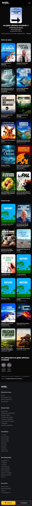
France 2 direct (5, 437)
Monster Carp (5, 298)
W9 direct (3, 447)
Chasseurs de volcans (23, 323)
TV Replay (3, 462)
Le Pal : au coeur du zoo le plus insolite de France (24, 192)
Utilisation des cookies (7, 417)
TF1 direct (3, 435)
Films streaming (5, 466)
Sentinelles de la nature (23, 348)
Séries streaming (5, 468)
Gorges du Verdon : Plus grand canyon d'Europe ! (23, 140)
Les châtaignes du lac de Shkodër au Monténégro (8, 192)
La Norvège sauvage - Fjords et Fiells (23, 89)
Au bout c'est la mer (22, 63)
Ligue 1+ (3, 490)
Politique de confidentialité (8, 413)
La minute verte (5, 274)
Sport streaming (5, 470)
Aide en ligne (4, 411)
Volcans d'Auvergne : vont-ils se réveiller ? (7, 349)
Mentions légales (5, 415)
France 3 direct (5, 439)
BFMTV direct (4, 451)
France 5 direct (5, 441)
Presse (3, 395)
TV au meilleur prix (6, 492)
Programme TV (5, 460)
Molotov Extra (4, 486)
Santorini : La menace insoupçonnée (7, 324)
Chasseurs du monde (7, 224)
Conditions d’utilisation (7, 419)
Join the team (4, 401)
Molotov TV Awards (6, 473)
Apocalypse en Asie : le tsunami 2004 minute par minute (7, 90)
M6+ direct (4, 443)
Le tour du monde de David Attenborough (22, 224)
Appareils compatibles (7, 425)
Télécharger (4, 423)
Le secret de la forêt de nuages (23, 299)
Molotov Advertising (6, 399)
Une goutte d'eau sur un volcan (23, 250)
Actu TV (3, 477)
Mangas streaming (6, 475)
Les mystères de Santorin (6, 64)
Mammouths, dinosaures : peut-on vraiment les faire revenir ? (24, 167)
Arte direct (4, 445)
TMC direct (4, 449)
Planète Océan (5, 165)
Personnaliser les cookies (7, 421)
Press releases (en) (6, 397)
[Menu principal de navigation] (29, 3)
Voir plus (28, 33)
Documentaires (14, 31)
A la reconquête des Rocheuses (7, 115)
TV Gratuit (3, 464)
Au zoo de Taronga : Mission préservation (7, 250)
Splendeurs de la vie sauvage (22, 115)
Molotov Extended (6, 488)
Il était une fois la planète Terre (8, 140)
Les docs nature (21, 274)
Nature (20, 31)
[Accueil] (5, 3)
